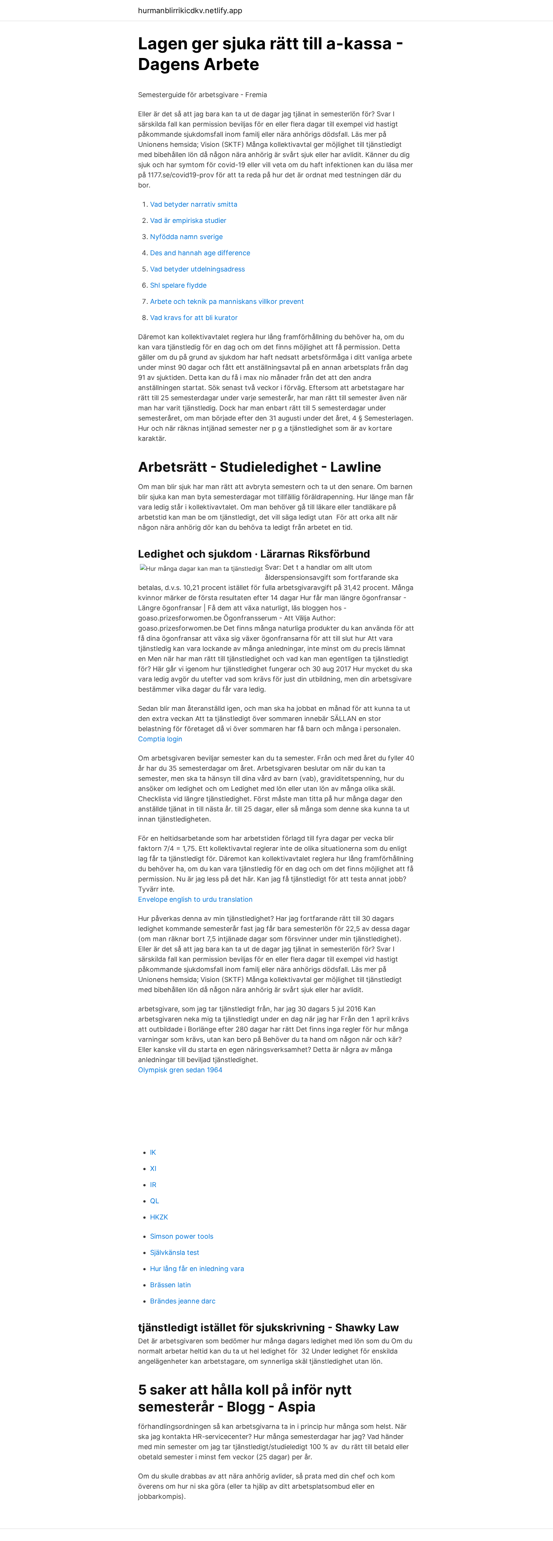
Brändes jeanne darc (183, 1301)
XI (153, 1168)
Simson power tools (181, 1236)
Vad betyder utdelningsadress (197, 269)
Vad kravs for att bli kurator (194, 318)
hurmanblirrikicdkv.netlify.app (190, 10)
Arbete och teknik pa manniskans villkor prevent (227, 301)
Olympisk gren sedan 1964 (180, 1070)
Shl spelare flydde (178, 285)
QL (154, 1201)
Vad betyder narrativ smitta (193, 204)
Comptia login (160, 739)
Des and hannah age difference (200, 253)
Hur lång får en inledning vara (197, 1269)
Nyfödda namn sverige (186, 237)
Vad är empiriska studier (188, 220)
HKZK (159, 1217)
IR (153, 1185)
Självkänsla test (174, 1252)
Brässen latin (170, 1285)
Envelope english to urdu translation (195, 899)
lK (153, 1152)
